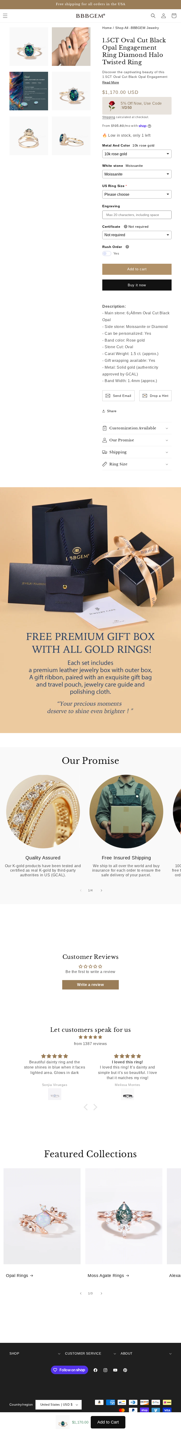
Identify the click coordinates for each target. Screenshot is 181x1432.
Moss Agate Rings (106, 1275)
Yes (116, 253)
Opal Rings (17, 1275)
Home (107, 28)
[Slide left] (80, 890)
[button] (5, 16)
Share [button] (112, 411)
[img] (90, 1037)
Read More (110, 82)
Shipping (108, 117)
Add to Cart (108, 1422)
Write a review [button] (90, 985)
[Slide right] (101, 890)
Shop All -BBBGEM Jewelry (137, 28)
